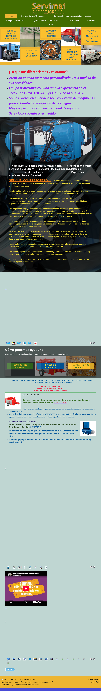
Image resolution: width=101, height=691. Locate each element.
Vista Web (95, 682)
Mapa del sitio (29, 679)
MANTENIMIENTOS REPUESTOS (81, 366)
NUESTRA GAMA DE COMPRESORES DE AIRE (11, 34)
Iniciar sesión (94, 679)
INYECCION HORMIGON (50, 366)
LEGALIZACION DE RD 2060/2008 (51, 33)
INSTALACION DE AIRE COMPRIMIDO (31, 54)
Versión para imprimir (12, 679)
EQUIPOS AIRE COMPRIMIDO (20, 366)
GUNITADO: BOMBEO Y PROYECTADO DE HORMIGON (72, 55)
